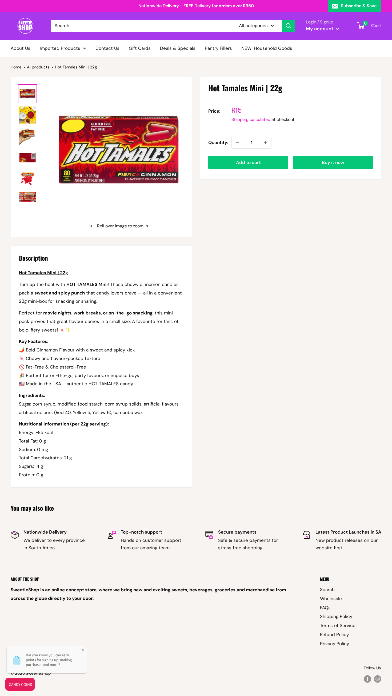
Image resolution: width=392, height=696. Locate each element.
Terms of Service (337, 625)
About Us (20, 48)
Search (327, 589)
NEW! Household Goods (266, 48)
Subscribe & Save (359, 6)
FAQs (325, 608)
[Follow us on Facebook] (367, 679)
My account (320, 29)
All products (38, 67)
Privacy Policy (334, 643)
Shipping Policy (336, 616)
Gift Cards (140, 48)
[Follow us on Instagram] (377, 679)
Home (16, 67)
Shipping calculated (250, 119)
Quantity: (218, 142)
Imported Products (60, 48)
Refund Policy (334, 634)
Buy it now (333, 162)
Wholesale (331, 598)
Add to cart (248, 162)
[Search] (288, 26)
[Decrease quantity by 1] (237, 142)
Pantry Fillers (218, 48)
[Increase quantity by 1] (265, 142)
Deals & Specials (177, 48)
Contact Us (107, 48)
